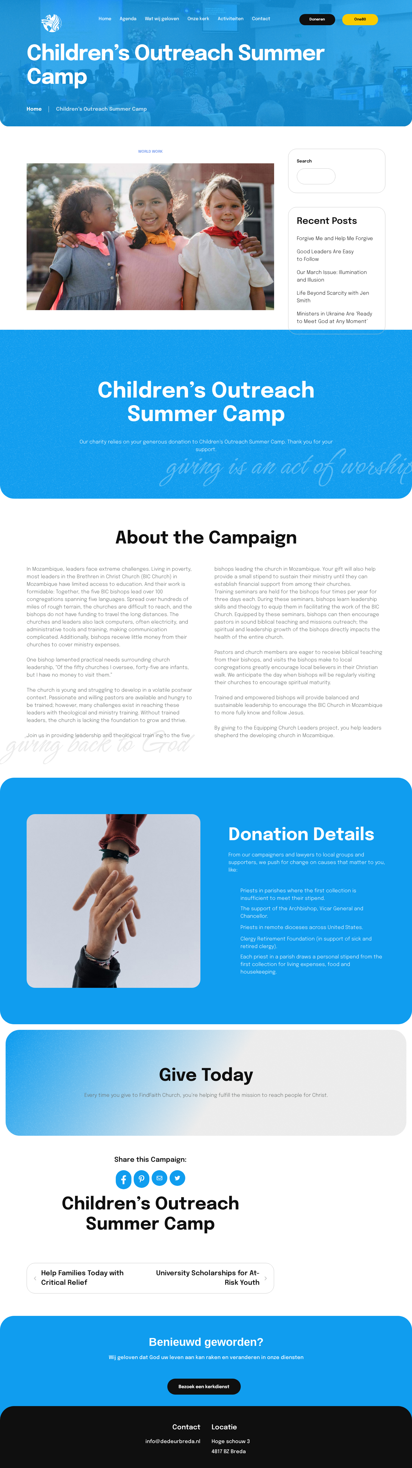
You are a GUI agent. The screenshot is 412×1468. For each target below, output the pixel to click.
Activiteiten (231, 19)
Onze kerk (198, 19)
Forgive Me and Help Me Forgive (335, 238)
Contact (261, 19)
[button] (317, 19)
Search (304, 161)
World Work (150, 152)
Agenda (128, 19)
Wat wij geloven (162, 19)
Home (105, 19)
